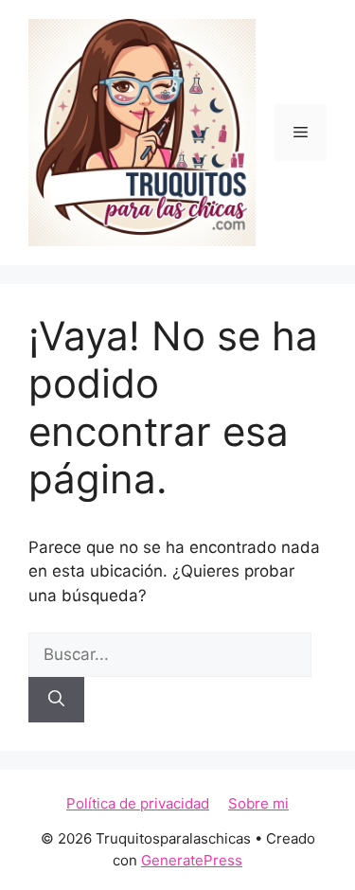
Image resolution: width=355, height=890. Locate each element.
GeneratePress (191, 860)
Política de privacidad (137, 803)
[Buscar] (56, 699)
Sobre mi (258, 803)
